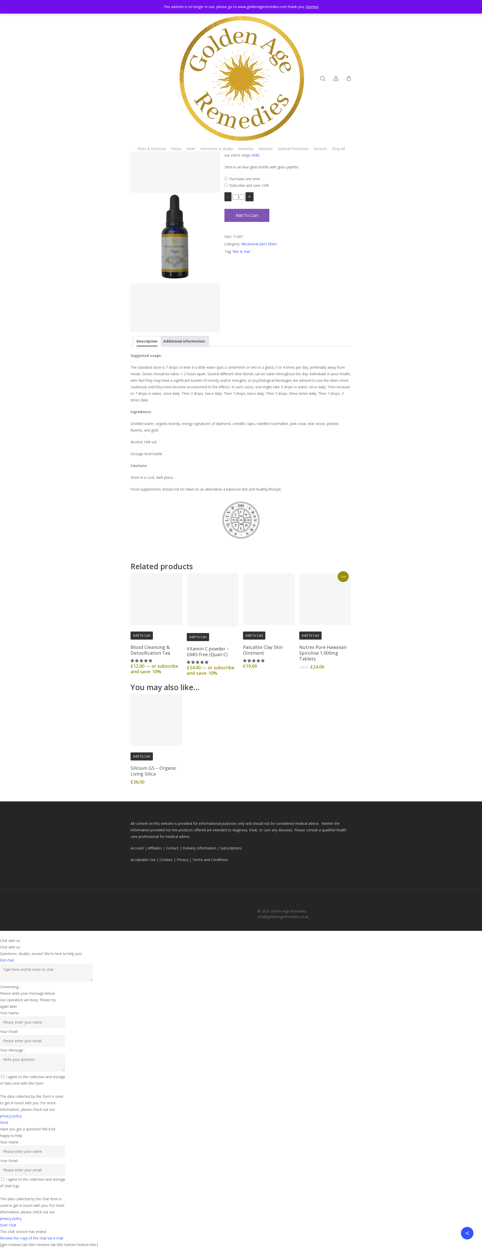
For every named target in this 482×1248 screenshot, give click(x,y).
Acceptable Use (143, 859)
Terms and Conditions (210, 859)
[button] (142, 660)
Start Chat (8, 1225)
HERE (255, 155)
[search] (323, 78)
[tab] (147, 341)
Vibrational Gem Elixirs (259, 244)
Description (147, 341)
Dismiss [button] (312, 6)
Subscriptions (231, 848)
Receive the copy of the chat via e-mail (31, 1238)
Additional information (184, 341)
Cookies (166, 859)
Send (4, 1122)
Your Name (10, 1013)
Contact (172, 848)
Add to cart (247, 215)
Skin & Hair (241, 251)
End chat (7, 960)
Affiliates (155, 848)
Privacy (182, 859)
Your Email (9, 1031)
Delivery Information (199, 848)
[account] (336, 78)
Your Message (12, 1050)
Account (137, 848)
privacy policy (11, 1116)
